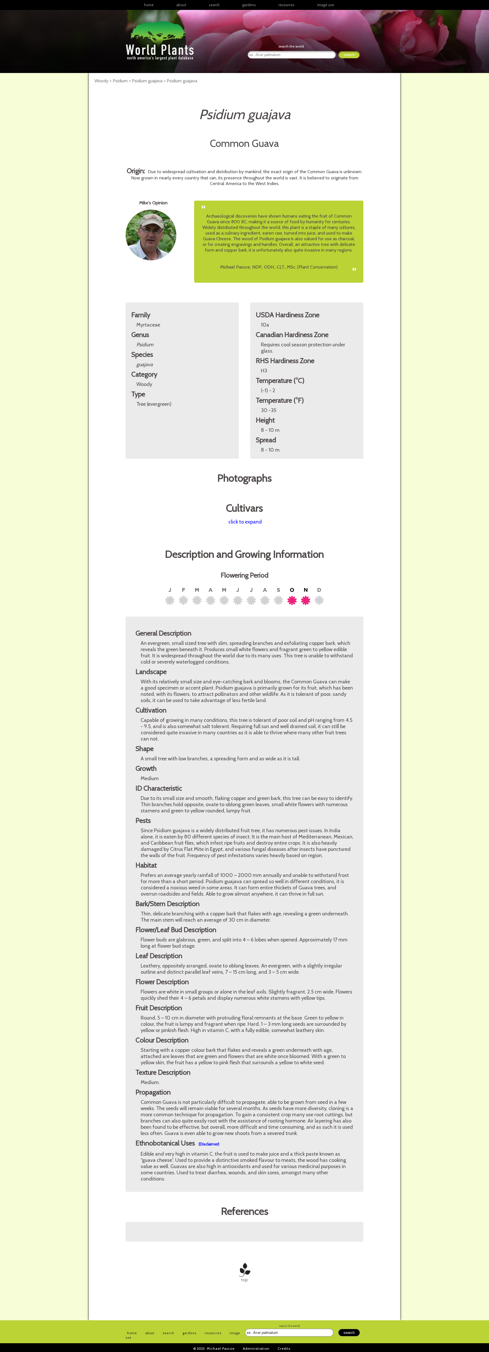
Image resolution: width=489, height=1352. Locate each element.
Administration (256, 1348)
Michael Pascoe (221, 1348)
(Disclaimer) (209, 1144)
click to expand (245, 522)
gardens (249, 5)
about (181, 5)
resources (213, 1333)
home (149, 5)
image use (325, 5)
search (214, 5)
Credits (284, 1348)
